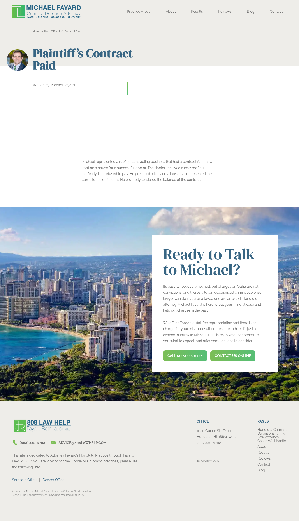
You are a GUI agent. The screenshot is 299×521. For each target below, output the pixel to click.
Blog (251, 11)
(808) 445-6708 (32, 443)
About (171, 11)
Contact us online (233, 356)
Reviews (225, 11)
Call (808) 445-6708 (185, 356)
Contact (276, 11)
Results (197, 11)
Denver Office (53, 480)
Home (36, 31)
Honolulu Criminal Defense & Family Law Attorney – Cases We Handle (272, 435)
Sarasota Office (24, 480)
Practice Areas (138, 11)
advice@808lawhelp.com (82, 443)
